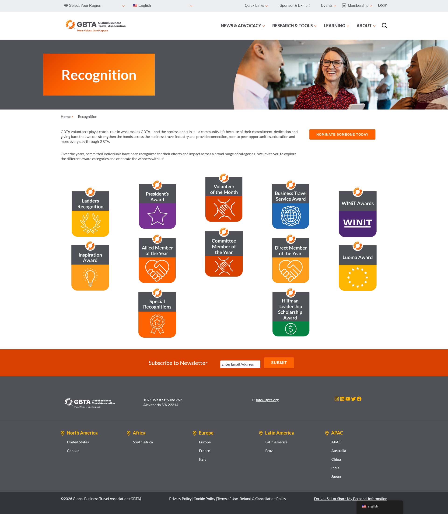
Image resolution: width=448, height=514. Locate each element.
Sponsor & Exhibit (294, 5)
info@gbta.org (267, 399)
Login (382, 5)
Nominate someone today (342, 134)
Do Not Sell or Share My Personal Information (350, 498)
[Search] (384, 25)
